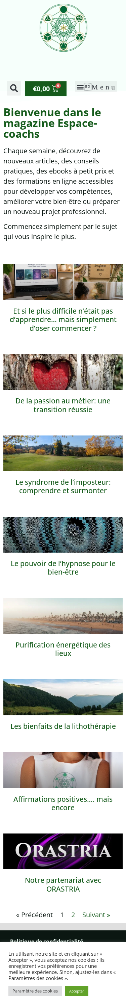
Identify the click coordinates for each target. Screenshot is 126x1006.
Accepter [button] (76, 991)
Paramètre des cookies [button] (35, 991)
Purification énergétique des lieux (63, 649)
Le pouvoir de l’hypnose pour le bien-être (63, 568)
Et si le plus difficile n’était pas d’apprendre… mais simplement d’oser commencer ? (63, 319)
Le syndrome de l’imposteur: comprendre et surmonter (63, 486)
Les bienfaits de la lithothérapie (63, 726)
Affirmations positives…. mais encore (63, 803)
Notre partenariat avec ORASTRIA (63, 884)
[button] (14, 88)
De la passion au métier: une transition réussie (63, 405)
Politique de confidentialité (46, 941)
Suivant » (96, 914)
